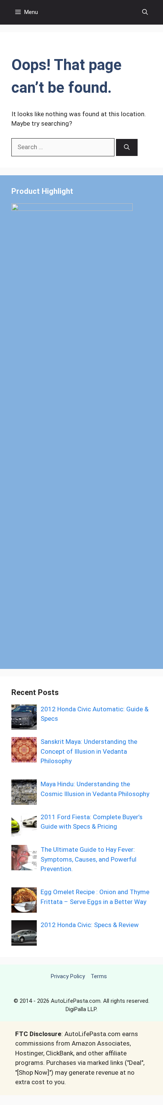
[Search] (127, 147)
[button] (145, 12)
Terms (99, 976)
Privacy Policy (68, 976)
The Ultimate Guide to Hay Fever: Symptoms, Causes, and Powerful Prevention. (88, 859)
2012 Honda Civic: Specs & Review (90, 925)
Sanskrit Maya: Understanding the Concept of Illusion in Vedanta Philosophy (89, 751)
